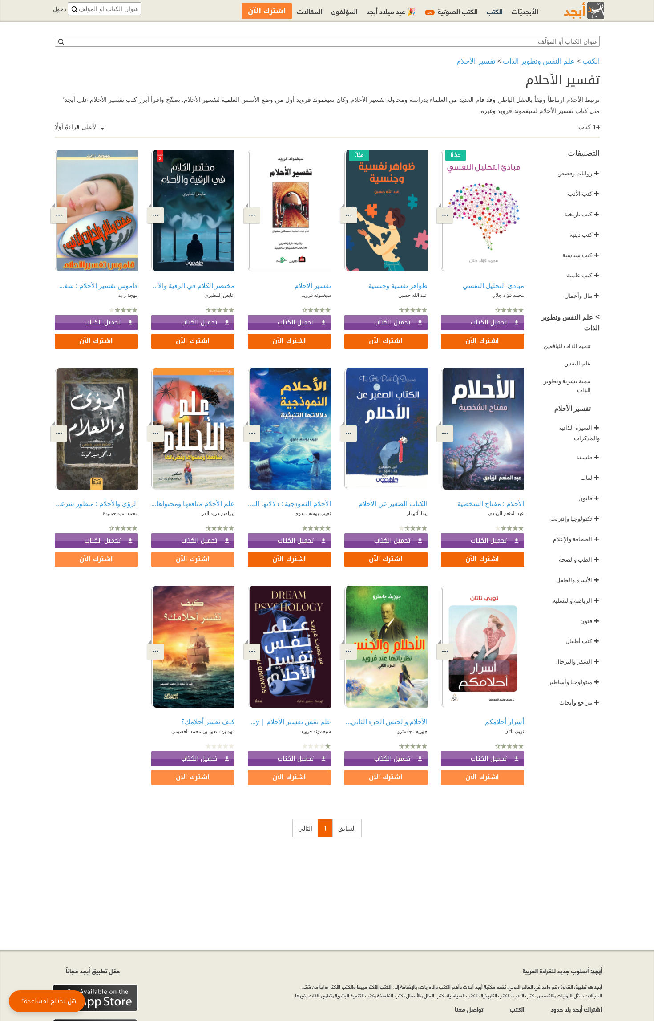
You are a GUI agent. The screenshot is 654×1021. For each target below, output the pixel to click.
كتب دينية (584, 235)
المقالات (310, 10)
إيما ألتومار (417, 513)
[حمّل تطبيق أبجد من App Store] (95, 998)
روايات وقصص (578, 173)
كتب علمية (583, 275)
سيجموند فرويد (316, 731)
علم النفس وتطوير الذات (539, 61)
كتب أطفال (582, 641)
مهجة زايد (128, 295)
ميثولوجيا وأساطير (574, 682)
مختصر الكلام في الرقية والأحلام (192, 285)
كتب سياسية (580, 255)
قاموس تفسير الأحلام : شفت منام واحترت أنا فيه (96, 285)
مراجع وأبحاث (579, 702)
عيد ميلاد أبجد (391, 10)
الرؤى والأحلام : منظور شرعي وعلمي (96, 503)
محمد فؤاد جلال (508, 295)
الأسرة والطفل (577, 580)
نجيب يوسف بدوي (313, 513)
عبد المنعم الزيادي (506, 513)
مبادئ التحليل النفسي (493, 285)
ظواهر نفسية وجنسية (398, 285)
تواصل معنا (469, 1008)
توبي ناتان (514, 731)
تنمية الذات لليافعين (567, 346)
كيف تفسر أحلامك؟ (207, 721)
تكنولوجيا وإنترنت (574, 519)
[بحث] (60, 41)
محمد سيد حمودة (120, 513)
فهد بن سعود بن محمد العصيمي (202, 731)
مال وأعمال (582, 296)
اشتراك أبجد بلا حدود (576, 1008)
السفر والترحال (577, 661)
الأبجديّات (525, 10)
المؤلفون (344, 10)
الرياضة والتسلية (576, 600)
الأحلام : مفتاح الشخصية (490, 503)
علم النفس (577, 363)
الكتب (591, 61)
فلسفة (587, 457)
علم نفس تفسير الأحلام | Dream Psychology (289, 721)
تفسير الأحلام (475, 61)
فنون (589, 621)
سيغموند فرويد (316, 295)
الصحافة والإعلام (576, 539)
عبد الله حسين (413, 295)
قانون (588, 498)
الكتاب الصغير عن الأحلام (393, 503)
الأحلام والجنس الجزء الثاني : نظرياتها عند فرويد (386, 721)
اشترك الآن (482, 341)
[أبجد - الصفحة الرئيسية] (573, 10)
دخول (59, 9)
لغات (590, 478)
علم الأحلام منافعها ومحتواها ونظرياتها (192, 503)
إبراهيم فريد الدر (218, 513)
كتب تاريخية (581, 214)
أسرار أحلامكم (504, 721)
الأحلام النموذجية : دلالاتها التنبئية (289, 503)
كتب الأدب (583, 194)
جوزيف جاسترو (412, 731)
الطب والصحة (579, 559)
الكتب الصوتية (452, 10)
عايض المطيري (219, 295)
